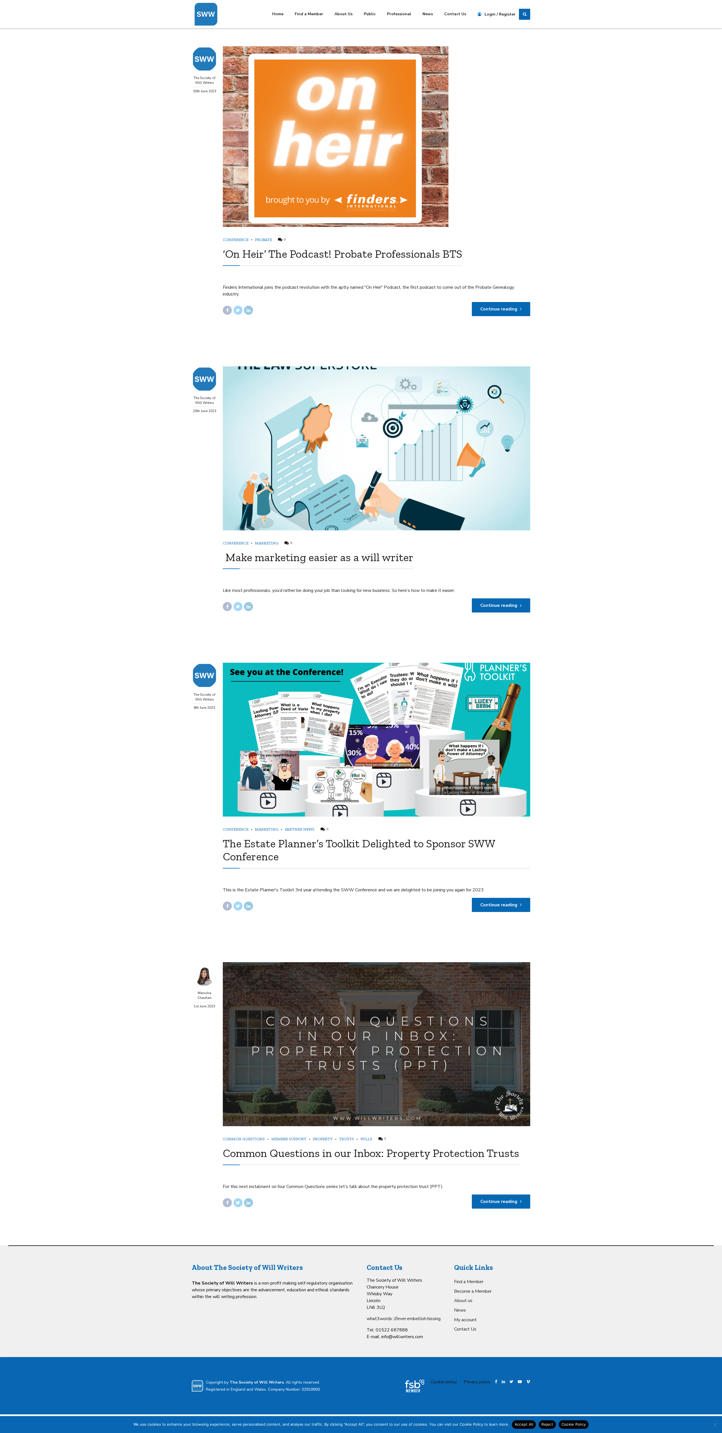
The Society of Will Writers (204, 80)
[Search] (524, 14)
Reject (547, 1424)
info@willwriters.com (402, 1337)
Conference (235, 239)
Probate (263, 239)
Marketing (266, 543)
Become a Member (473, 1291)
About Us (343, 14)
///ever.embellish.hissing (417, 1319)
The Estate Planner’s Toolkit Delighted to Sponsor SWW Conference (359, 850)
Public (370, 14)
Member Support (288, 1139)
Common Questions (244, 1139)
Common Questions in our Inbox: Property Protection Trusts (371, 1153)
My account (465, 1320)
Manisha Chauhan (204, 995)
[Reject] (715, 1424)
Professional (399, 14)
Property (323, 1139)
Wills (366, 1139)
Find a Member (309, 14)
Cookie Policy (574, 1424)
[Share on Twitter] (238, 310)
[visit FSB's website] (414, 1386)
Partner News (299, 829)
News (427, 14)
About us (463, 1301)
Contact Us (455, 14)
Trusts (346, 1139)
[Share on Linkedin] (248, 310)
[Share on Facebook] (227, 310)
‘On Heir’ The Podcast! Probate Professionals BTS (342, 254)
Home (277, 14)
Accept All (524, 1424)
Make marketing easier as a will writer (318, 557)
